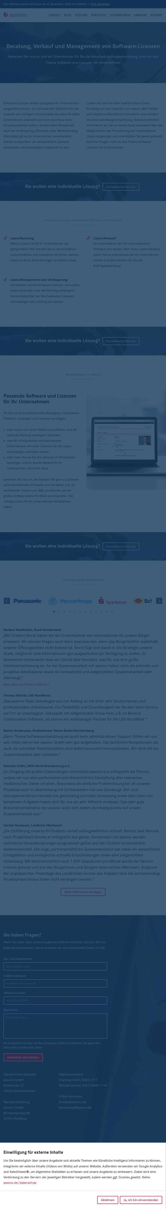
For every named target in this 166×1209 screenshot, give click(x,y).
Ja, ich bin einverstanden (141, 1200)
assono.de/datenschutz (19, 1182)
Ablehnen (107, 1200)
